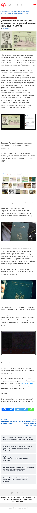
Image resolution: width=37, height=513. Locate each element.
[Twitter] (18, 409)
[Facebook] (5, 409)
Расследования (18, 502)
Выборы (7, 499)
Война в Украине (29, 497)
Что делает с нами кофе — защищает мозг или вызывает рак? (27, 422)
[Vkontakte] (11, 409)
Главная (3, 497)
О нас (10, 497)
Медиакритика (16, 499)
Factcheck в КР (12, 18)
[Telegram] (24, 409)
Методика (28, 499)
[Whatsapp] (31, 409)
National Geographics (27, 383)
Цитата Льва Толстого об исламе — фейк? (9, 421)
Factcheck (4, 18)
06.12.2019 (6, 29)
